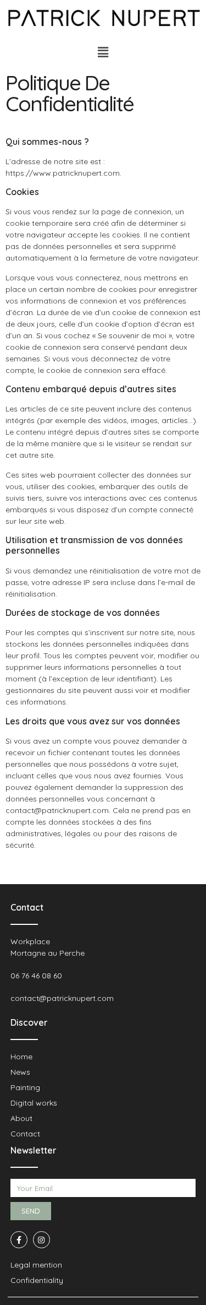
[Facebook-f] (18, 1239)
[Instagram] (41, 1239)
